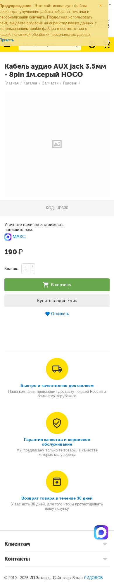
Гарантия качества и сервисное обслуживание (57, 441)
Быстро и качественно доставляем (56, 385)
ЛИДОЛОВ (93, 578)
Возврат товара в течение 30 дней (57, 498)
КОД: (50, 208)
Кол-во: (11, 268)
